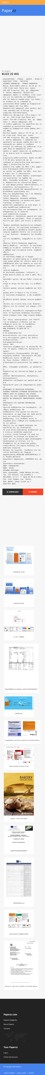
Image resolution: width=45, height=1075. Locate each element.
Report (33, 492)
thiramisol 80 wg (19, 572)
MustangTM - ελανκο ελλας (19, 934)
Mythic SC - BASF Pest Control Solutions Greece (21, 986)
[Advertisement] (22, 43)
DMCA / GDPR (21, 1073)
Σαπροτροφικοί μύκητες (19, 851)
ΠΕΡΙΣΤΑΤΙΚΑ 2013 (18, 903)
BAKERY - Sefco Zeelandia (19, 818)
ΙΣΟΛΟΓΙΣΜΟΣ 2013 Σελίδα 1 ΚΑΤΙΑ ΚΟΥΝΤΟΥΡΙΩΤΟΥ (21, 689)
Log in (6, 1053)
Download (13, 492)
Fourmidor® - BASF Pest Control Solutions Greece (22, 740)
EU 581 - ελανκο (19, 637)
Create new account (11, 1057)
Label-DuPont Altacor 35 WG (19, 766)
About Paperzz (9, 1024)
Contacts (7, 1028)
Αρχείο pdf (18, 713)
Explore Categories (10, 1020)
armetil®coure (19, 603)
